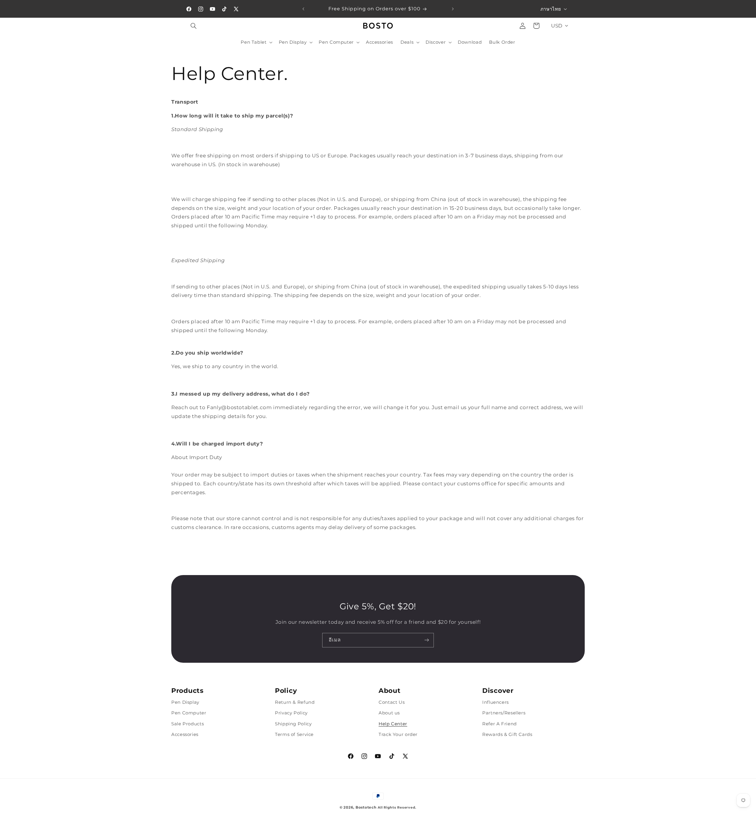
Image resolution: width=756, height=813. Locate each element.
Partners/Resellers (503, 713)
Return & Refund (295, 702)
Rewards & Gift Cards (507, 734)
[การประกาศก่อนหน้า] (303, 9)
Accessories (184, 734)
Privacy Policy (291, 713)
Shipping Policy (293, 723)
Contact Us (392, 702)
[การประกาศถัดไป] (452, 9)
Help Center (393, 723)
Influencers (495, 702)
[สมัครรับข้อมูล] (427, 640)
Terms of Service (294, 734)
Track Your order (398, 734)
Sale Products (187, 723)
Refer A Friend (499, 723)
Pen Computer (188, 713)
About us (389, 713)
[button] (194, 25)
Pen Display (185, 702)
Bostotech (366, 807)
